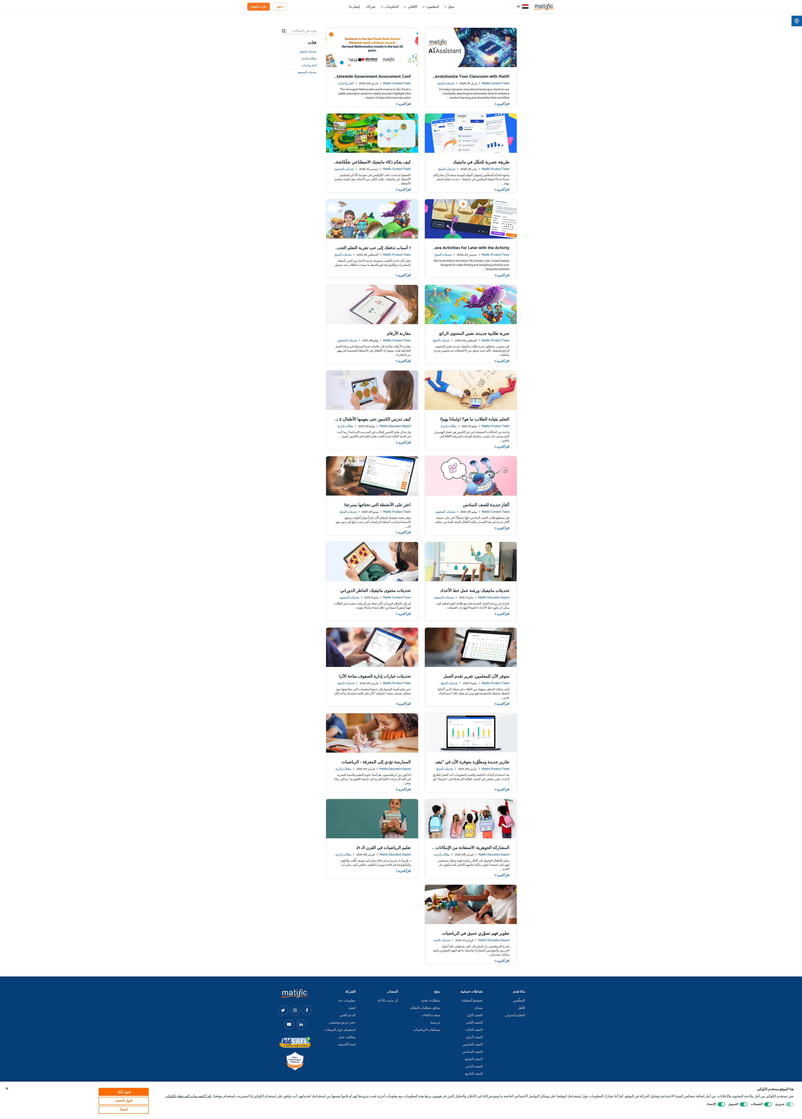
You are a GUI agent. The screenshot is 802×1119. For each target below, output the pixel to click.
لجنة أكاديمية (346, 1044)
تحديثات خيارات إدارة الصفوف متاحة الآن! (375, 676)
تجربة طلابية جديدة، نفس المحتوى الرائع (474, 333)
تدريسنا (435, 1022)
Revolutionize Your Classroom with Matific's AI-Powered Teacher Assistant (470, 79)
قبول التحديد (123, 1101)
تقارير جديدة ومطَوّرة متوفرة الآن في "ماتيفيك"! (471, 765)
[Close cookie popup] (7, 1089)
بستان (478, 1008)
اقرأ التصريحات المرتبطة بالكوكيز (188, 1096)
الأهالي (412, 7)
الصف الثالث (474, 1030)
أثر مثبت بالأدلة (388, 1000)
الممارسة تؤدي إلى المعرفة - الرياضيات (376, 762)
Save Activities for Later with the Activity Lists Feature (471, 251)
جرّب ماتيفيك (258, 6)
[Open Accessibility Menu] (797, 21)
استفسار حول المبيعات (339, 1030)
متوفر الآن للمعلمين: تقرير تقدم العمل (476, 676)
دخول (279, 6)
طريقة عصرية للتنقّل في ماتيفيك (481, 162)
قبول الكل (124, 1092)
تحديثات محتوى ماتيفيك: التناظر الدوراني (375, 590)
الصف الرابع (474, 1037)
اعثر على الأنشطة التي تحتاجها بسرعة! (377, 505)
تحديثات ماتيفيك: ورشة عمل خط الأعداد (474, 590)
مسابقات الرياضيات (426, 1030)
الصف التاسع (474, 1074)
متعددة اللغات (430, 1015)
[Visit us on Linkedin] (301, 1024)
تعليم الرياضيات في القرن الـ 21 (383, 847)
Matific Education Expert (395, 426)
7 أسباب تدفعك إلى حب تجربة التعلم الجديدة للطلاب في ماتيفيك (373, 251)
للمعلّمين (519, 1000)
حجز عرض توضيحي (342, 1022)
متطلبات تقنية (430, 1000)
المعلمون (432, 7)
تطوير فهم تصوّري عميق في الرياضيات (475, 933)
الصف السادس (472, 1052)
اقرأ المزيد (503, 104)
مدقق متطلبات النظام (425, 1008)
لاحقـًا (124, 1110)
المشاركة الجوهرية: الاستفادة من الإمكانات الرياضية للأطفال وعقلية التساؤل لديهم (471, 850)
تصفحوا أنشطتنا (472, 1000)
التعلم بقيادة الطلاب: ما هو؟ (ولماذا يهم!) (474, 419)
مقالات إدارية (449, 426)
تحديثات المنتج (446, 83)
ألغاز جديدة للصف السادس (486, 505)
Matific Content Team (495, 83)
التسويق (733, 1104)
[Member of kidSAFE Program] (295, 1042)
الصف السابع (474, 1059)
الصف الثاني (474, 1022)
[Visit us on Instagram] (295, 1010)
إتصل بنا (354, 7)
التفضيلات (757, 1104)
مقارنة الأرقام (399, 333)
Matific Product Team (495, 169)
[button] (523, 6)
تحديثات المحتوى (344, 169)
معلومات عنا (346, 1000)
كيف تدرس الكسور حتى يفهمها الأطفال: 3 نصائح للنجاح (374, 422)
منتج (451, 7)
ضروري (779, 1104)
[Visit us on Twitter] (283, 1010)
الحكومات (391, 7)
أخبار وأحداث (346, 83)
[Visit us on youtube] (289, 1024)
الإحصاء (711, 1104)
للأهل (521, 1008)
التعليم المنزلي (515, 1015)
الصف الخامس (473, 1044)
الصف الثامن (474, 1066)
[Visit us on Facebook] (307, 1010)
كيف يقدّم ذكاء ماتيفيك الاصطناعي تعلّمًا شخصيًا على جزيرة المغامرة (373, 165)
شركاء (370, 7)
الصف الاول (475, 1015)
